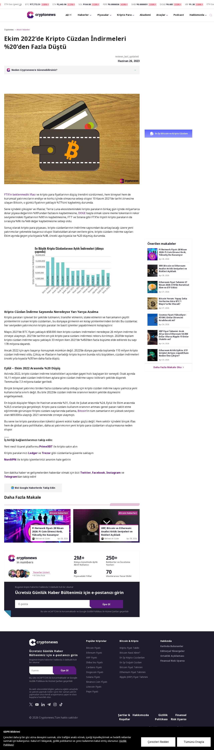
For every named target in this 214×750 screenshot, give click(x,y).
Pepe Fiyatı (92, 691)
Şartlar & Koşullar (124, 717)
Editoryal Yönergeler (172, 651)
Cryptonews (9, 29)
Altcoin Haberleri (23, 29)
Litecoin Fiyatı (93, 686)
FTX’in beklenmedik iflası (20, 194)
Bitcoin (82, 411)
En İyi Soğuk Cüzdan (131, 662)
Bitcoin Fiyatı (93, 648)
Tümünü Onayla (194, 742)
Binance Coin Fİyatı (96, 682)
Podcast (179, 14)
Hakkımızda (197, 14)
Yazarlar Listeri (41, 572)
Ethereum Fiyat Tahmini (132, 672)
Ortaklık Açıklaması (172, 656)
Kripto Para (124, 14)
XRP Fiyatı (91, 657)
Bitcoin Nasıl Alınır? (130, 652)
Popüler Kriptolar (96, 641)
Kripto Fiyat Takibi (129, 648)
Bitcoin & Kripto (129, 641)
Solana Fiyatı (93, 677)
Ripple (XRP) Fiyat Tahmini (134, 677)
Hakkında (166, 641)
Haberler (83, 14)
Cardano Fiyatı (94, 667)
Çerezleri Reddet (158, 742)
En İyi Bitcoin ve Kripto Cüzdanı (171, 133)
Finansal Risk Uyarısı (172, 660)
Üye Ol (106, 604)
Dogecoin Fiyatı (94, 672)
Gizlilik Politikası (161, 717)
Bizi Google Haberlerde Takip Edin (34, 487)
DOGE (82, 213)
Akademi (145, 14)
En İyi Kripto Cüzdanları (132, 657)
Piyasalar (103, 14)
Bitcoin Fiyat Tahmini (131, 667)
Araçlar (160, 14)
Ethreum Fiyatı (94, 652)
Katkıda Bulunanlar (171, 646)
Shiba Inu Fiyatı (94, 662)
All (67, 15)
